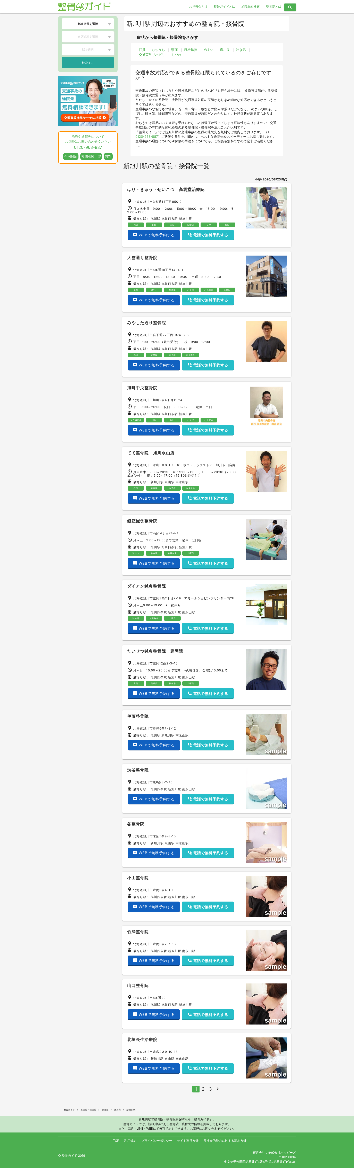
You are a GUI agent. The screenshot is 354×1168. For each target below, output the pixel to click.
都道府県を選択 (88, 23)
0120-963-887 (146, 136)
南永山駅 (182, 482)
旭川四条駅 (169, 219)
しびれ (176, 55)
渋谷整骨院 (138, 770)
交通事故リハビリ (152, 55)
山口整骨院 (138, 985)
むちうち (158, 50)
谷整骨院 (135, 824)
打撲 (142, 50)
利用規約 (130, 1141)
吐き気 (241, 50)
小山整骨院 (138, 877)
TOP (116, 1141)
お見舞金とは (198, 6)
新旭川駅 (185, 219)
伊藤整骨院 (138, 716)
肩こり (225, 50)
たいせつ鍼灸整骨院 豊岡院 (155, 651)
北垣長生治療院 (142, 1039)
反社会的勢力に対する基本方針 (224, 1141)
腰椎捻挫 (190, 50)
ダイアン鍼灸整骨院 (146, 586)
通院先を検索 (250, 6)
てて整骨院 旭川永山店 (153, 452)
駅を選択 (88, 49)
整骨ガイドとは (224, 6)
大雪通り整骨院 (142, 257)
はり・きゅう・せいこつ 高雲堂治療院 (166, 189)
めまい (208, 50)
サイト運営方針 (188, 1141)
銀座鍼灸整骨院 (142, 521)
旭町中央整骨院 (142, 387)
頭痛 (174, 50)
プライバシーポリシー (156, 1141)
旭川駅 (155, 219)
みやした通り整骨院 (146, 322)
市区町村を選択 (88, 36)
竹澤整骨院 (138, 931)
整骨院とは (273, 6)
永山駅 (170, 482)
